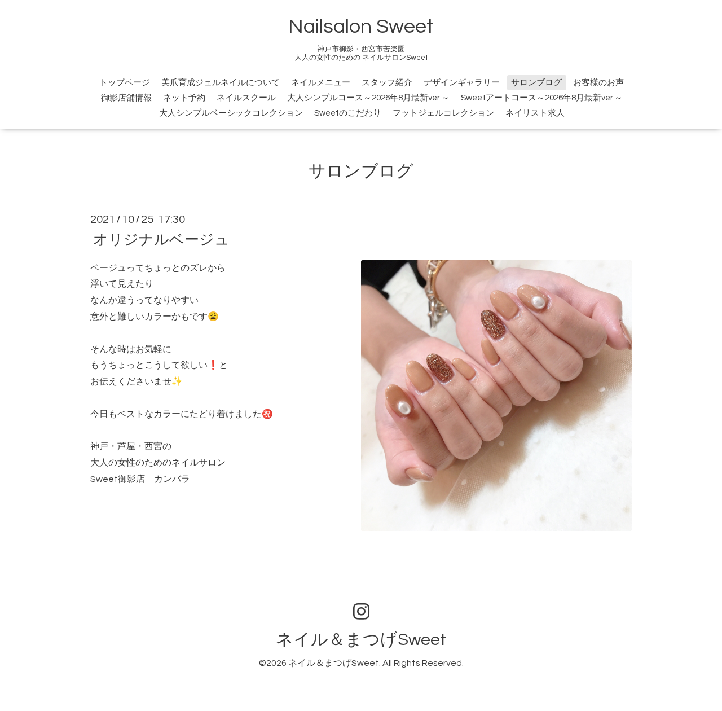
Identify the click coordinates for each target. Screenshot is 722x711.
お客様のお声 (598, 82)
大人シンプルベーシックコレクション (231, 113)
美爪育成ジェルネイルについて (220, 82)
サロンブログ (536, 82)
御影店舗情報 (126, 98)
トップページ (124, 82)
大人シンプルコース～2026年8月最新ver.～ (368, 98)
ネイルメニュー (320, 82)
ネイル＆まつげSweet (361, 639)
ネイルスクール (246, 98)
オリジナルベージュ (161, 239)
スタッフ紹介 (387, 82)
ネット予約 (184, 98)
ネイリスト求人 (535, 113)
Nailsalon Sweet (361, 26)
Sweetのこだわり (347, 113)
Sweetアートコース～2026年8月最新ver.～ (542, 98)
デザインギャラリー (462, 82)
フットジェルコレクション (443, 113)
